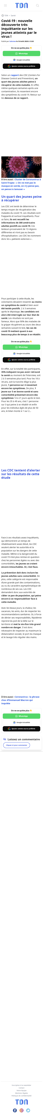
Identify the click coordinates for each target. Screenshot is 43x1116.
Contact (21, 1088)
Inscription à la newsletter (21, 1085)
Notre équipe (21, 1090)
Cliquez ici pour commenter (16, 745)
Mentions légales (21, 1093)
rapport (15, 75)
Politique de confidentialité (21, 1096)
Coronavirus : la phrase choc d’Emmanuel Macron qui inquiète (20, 700)
